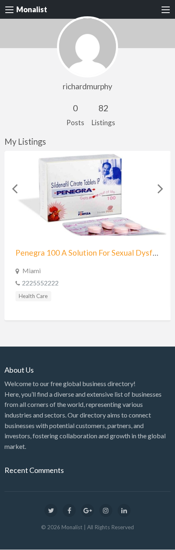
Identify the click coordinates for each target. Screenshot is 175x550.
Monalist (31, 9)
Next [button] (160, 188)
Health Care (33, 296)
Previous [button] (15, 188)
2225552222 (40, 283)
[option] (87, 235)
